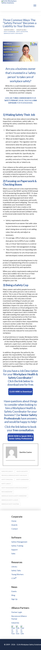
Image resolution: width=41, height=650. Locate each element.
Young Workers (17, 574)
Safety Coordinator (22, 479)
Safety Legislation (22, 31)
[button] (34, 5)
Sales (13, 553)
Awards (14, 525)
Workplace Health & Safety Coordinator (14, 496)
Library (14, 566)
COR (13, 578)
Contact (14, 529)
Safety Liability (6, 483)
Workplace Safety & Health (9, 500)
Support (14, 549)
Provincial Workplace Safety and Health (14, 475)
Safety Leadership (9, 31)
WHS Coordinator (6, 491)
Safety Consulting (7, 479)
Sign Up (14, 599)
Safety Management (19, 542)
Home (13, 521)
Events (14, 591)
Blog (13, 595)
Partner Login (16, 612)
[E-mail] (7, 464)
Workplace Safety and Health (13, 33)
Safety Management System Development (14, 487)
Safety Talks (16, 570)
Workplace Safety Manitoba (10, 504)
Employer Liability (7, 471)
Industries (15, 623)
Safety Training (17, 546)
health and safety (22, 471)
